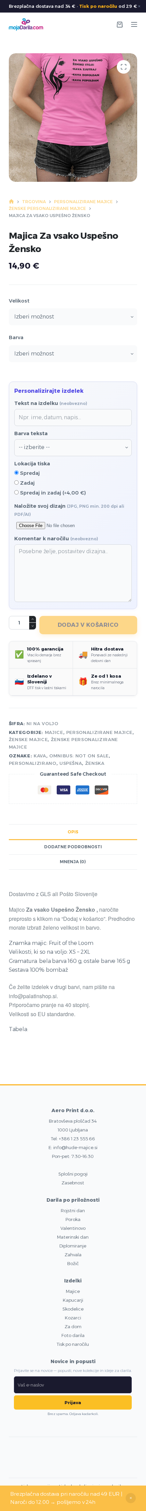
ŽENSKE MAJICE (28, 739)
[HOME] (11, 201)
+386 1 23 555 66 (77, 1138)
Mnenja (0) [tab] (73, 861)
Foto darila (73, 1335)
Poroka (73, 1219)
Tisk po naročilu (98, 6)
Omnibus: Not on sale (79, 755)
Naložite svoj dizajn (69, 510)
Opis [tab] (73, 831)
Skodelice (73, 1309)
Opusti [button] (131, 1498)
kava (40, 755)
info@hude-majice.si (75, 1147)
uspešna (70, 763)
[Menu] (134, 24)
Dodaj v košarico (88, 625)
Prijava (73, 1402)
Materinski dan (73, 1237)
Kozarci (73, 1317)
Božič (73, 1263)
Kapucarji (73, 1300)
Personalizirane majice (99, 732)
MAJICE (54, 732)
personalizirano (32, 763)
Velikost (19, 300)
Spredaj (29, 473)
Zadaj (27, 483)
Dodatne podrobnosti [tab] (73, 846)
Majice (73, 1291)
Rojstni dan (73, 1210)
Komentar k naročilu (56, 538)
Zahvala (73, 1254)
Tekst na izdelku (50, 403)
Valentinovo (73, 1228)
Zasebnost (72, 1182)
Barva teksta (31, 433)
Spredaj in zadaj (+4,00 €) (52, 492)
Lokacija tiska (32, 463)
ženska (95, 763)
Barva (16, 337)
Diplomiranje (72, 1245)
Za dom (73, 1326)
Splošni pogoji (73, 1174)
